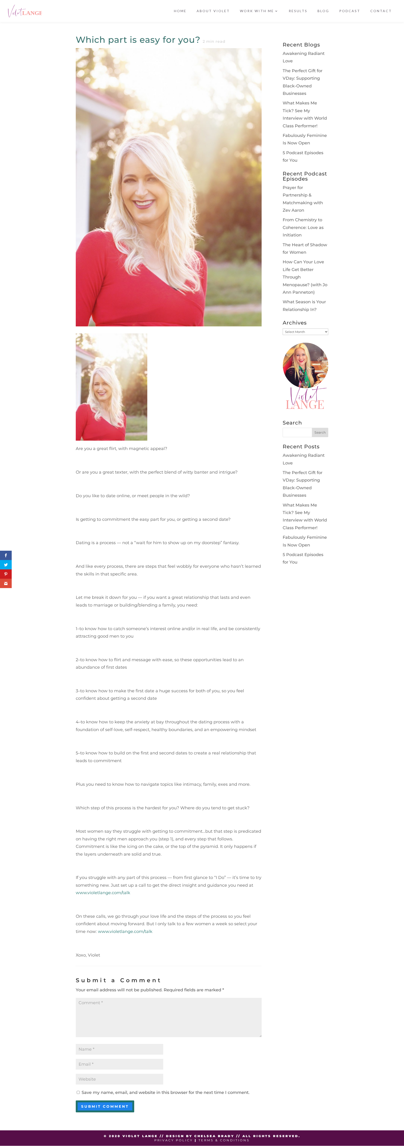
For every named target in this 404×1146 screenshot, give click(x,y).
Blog (323, 11)
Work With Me (257, 11)
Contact (381, 11)
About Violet (213, 11)
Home (180, 11)
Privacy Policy (173, 1140)
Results (298, 11)
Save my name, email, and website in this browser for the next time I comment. (165, 1092)
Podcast (349, 11)
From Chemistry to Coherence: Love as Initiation (303, 227)
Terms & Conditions (224, 1140)
